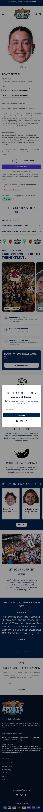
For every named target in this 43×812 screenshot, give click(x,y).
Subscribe (22, 415)
